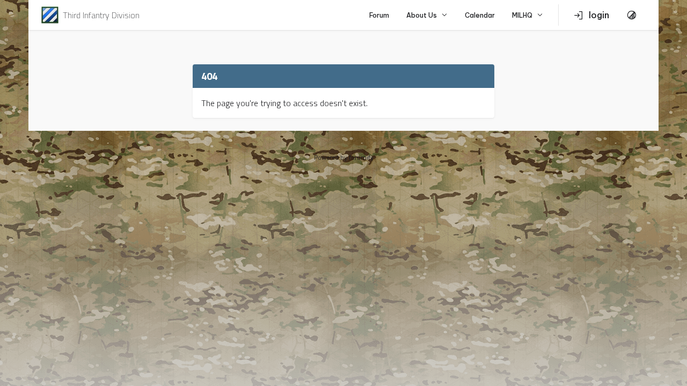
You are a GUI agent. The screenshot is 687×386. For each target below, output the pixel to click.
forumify (361, 157)
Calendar (480, 15)
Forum (379, 15)
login (599, 15)
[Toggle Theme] (632, 15)
